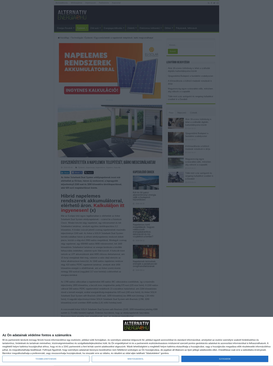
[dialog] (136, 341)
